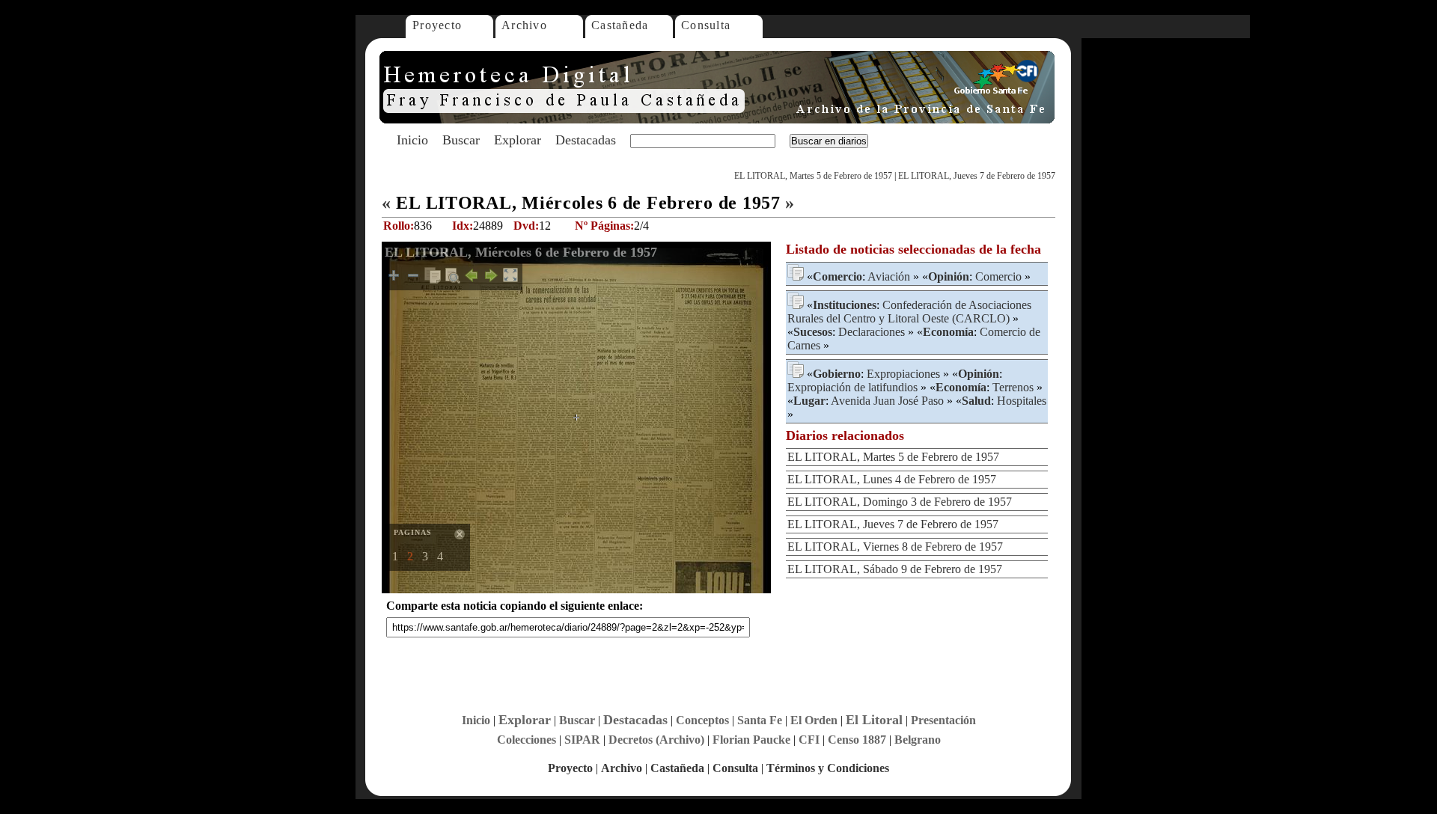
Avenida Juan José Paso (887, 400)
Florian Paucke (751, 739)
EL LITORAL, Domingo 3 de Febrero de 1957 (899, 501)
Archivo (524, 25)
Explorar (517, 139)
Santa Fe (759, 720)
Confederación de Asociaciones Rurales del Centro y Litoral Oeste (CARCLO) (909, 312)
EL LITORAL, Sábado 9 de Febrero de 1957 (894, 569)
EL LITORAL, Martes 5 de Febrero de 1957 (813, 176)
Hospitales (1021, 400)
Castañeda (620, 25)
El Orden (814, 720)
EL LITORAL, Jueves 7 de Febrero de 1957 (976, 176)
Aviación (888, 276)
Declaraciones (871, 331)
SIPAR (582, 739)
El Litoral (874, 719)
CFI (809, 739)
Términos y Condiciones (827, 768)
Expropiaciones (903, 373)
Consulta (705, 25)
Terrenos (1013, 387)
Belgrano (917, 739)
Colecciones (526, 739)
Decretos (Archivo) (656, 739)
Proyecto (437, 25)
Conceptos (702, 720)
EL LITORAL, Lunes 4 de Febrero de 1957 (891, 479)
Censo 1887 (857, 739)
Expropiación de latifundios (852, 387)
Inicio (412, 139)
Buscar (461, 139)
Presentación (943, 720)
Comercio (998, 276)
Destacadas (585, 139)
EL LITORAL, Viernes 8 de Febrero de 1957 (895, 546)
